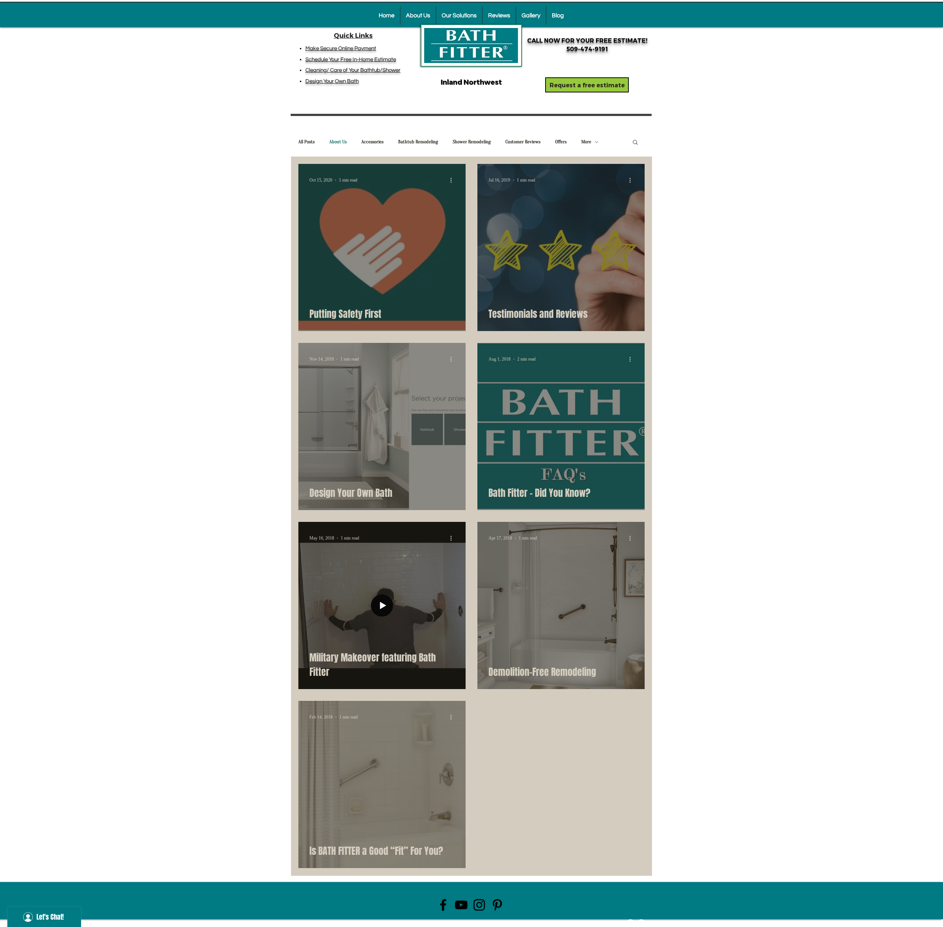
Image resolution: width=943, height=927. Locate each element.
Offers (561, 141)
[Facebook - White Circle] (630, 922)
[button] (635, 143)
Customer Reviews (522, 141)
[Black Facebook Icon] (443, 905)
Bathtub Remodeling (418, 141)
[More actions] (453, 180)
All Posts (306, 141)
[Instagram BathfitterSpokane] (479, 905)
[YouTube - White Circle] (641, 922)
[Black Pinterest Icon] (497, 905)
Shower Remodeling (472, 141)
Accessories (372, 141)
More (586, 141)
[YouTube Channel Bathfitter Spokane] (461, 905)
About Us (338, 141)
